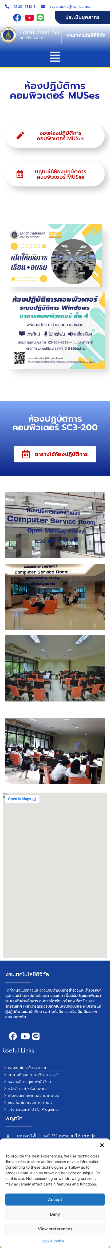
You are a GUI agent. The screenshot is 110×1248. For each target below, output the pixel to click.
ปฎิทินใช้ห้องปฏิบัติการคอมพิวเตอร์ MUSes (60, 174)
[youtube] (29, 17)
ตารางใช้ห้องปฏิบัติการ (61, 454)
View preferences (55, 1228)
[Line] (41, 17)
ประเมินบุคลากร (82, 17)
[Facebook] (17, 17)
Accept (55, 1199)
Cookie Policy (52, 1241)
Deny (55, 1214)
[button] (102, 1145)
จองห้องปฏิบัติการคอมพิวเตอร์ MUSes (60, 135)
